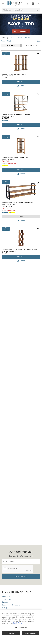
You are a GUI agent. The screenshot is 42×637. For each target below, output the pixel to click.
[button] (3, 3)
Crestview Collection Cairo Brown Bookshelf (14, 74)
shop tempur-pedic (21, 31)
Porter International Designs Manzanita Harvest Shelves (17, 202)
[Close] (39, 613)
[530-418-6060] (33, 3)
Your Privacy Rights (21, 627)
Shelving (27, 38)
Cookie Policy (17, 623)
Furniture (12, 38)
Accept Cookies (30, 633)
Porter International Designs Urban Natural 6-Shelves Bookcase (19, 249)
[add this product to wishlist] (37, 54)
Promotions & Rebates (11, 605)
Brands (5, 602)
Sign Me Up (21, 576)
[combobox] (31, 45)
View (21, 216)
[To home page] (15, 3)
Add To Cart (21, 81)
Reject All (11, 633)
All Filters (12, 45)
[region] (21, 623)
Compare (22, 85)
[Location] (27, 3)
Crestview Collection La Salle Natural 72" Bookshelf (16, 114)
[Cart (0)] (38, 3)
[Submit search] (37, 10)
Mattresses (6, 599)
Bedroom (19, 38)
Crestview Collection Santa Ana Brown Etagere (15, 157)
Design (5, 608)
